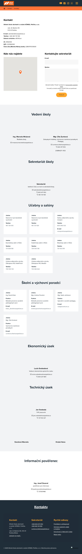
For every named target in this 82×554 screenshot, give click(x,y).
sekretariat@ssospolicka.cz (16, 34)
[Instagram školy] (68, 3)
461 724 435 (9, 226)
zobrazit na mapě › (15, 536)
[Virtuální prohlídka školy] (72, 3)
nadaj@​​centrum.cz (63, 307)
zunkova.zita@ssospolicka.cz (61, 145)
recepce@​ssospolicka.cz (64, 231)
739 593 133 (10, 269)
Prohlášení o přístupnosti (61, 524)
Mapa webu (57, 535)
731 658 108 (9, 248)
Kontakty (16, 8)
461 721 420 (35, 226)
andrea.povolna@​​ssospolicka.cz (41, 309)
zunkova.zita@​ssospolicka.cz (15, 334)
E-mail (47, 58)
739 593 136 (35, 248)
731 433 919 (61, 248)
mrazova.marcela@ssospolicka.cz (22, 143)
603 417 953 (62, 147)
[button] (76, 3)
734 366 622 (35, 269)
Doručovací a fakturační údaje (63, 532)
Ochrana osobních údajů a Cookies (61, 528)
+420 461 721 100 (14, 36)
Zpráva (47, 67)
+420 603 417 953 (37, 524)
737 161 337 (42, 418)
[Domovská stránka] (9, 3)
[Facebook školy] (65, 3)
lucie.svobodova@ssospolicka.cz (42, 374)
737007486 (42, 491)
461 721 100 (42, 195)
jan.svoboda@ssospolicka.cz (42, 416)
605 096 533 (61, 226)
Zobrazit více (60, 151)
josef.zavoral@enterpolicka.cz (42, 489)
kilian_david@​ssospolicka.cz (14, 309)
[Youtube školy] (61, 3)
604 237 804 (42, 377)
